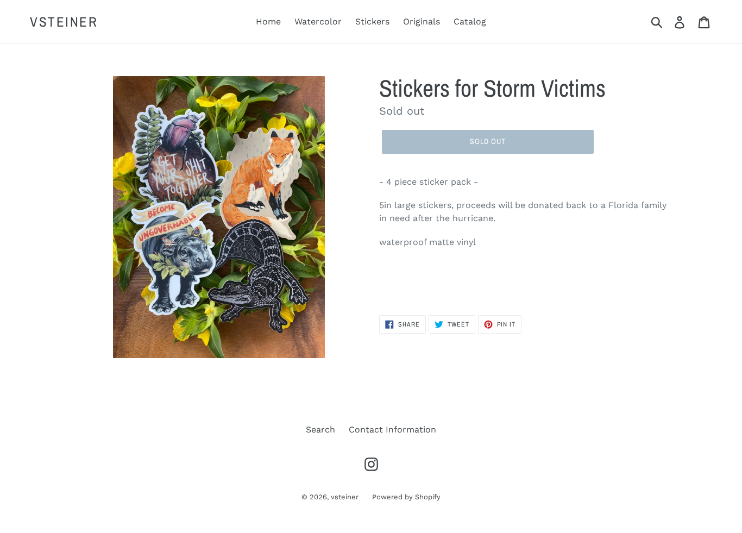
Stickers (372, 21)
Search (320, 429)
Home (268, 21)
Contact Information (392, 429)
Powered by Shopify (406, 497)
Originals (421, 21)
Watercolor (318, 21)
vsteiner (64, 22)
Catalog (470, 21)
